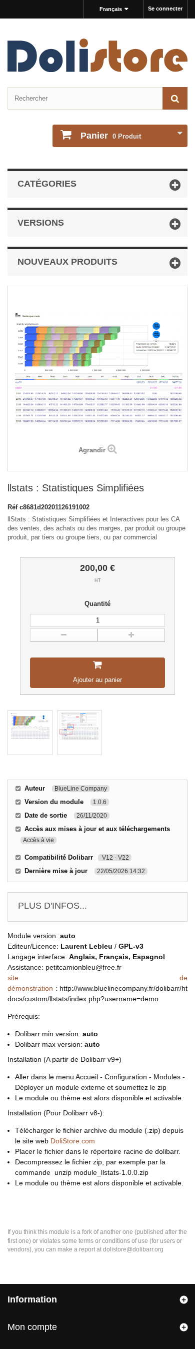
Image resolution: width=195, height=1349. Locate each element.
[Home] (98, 55)
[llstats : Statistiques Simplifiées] (30, 733)
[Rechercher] (175, 98)
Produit (110, 136)
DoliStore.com (72, 1141)
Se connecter (165, 9)
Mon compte (32, 1327)
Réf (14, 507)
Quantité (97, 603)
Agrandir (92, 450)
